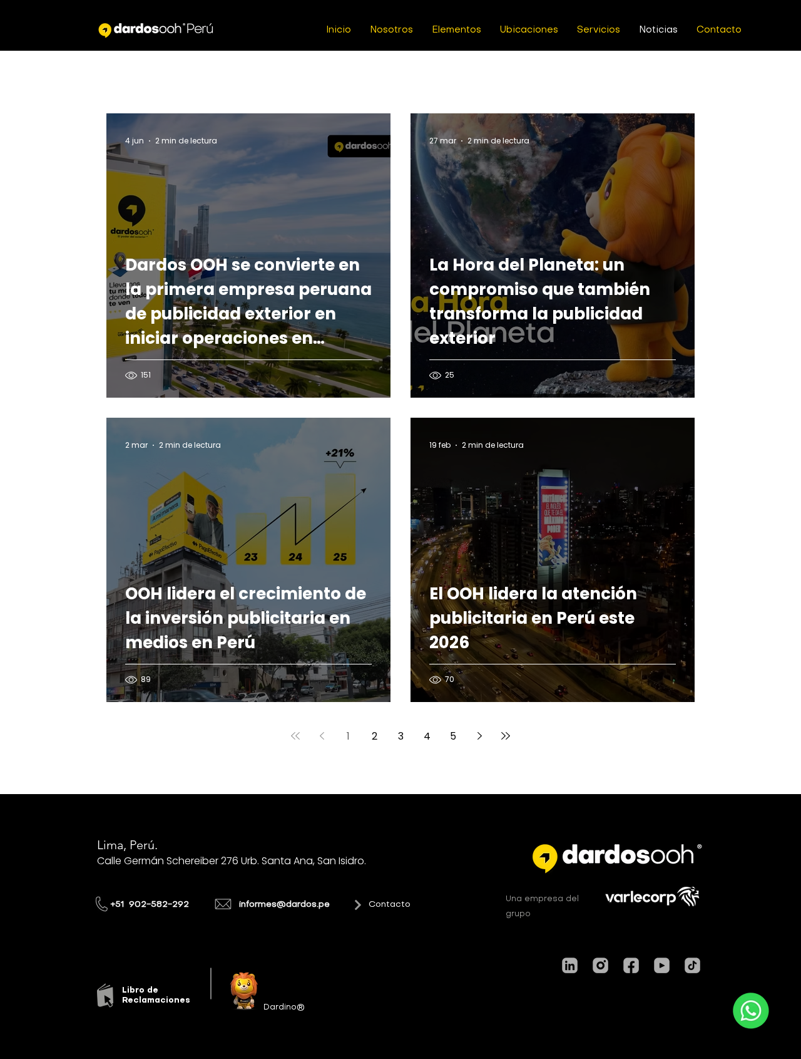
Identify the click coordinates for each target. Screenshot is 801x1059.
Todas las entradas (176, 76)
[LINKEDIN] (570, 965)
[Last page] (505, 736)
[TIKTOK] (692, 965)
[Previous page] (321, 736)
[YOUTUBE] (662, 965)
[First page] (295, 736)
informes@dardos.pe (284, 905)
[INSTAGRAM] (600, 965)
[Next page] (479, 736)
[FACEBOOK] (631, 965)
